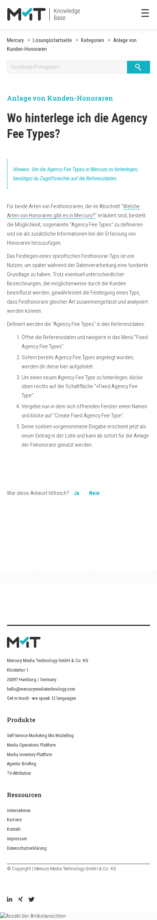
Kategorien (92, 40)
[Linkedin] (9, 900)
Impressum (17, 838)
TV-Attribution (19, 773)
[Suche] (138, 67)
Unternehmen (19, 810)
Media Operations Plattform (31, 745)
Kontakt (13, 829)
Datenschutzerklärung (27, 848)
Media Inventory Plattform (29, 754)
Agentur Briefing (21, 763)
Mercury (15, 40)
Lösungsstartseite (52, 40)
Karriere (14, 819)
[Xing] (20, 900)
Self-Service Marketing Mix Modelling (40, 735)
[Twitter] (31, 900)
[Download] (65, 465)
